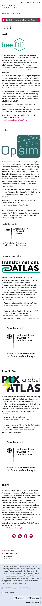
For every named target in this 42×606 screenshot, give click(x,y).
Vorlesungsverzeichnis (10, 562)
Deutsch (36, 2)
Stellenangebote (9, 556)
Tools (18, 13)
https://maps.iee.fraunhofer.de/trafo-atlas (17, 305)
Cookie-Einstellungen (10, 559)
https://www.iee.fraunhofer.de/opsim (15, 205)
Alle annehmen (34, 598)
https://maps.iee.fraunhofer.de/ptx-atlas (16, 420)
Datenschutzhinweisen (17, 583)
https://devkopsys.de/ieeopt (12, 528)
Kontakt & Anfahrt (9, 550)
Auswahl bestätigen (32, 602)
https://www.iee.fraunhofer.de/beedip (15, 120)
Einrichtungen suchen (10, 553)
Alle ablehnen (19, 598)
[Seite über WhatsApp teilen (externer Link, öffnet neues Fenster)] (20, 537)
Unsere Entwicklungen (8, 13)
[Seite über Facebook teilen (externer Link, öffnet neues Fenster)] (25, 537)
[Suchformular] (22, 3)
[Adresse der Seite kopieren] (31, 537)
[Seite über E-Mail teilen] (14, 537)
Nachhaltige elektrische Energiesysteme (20, 20)
